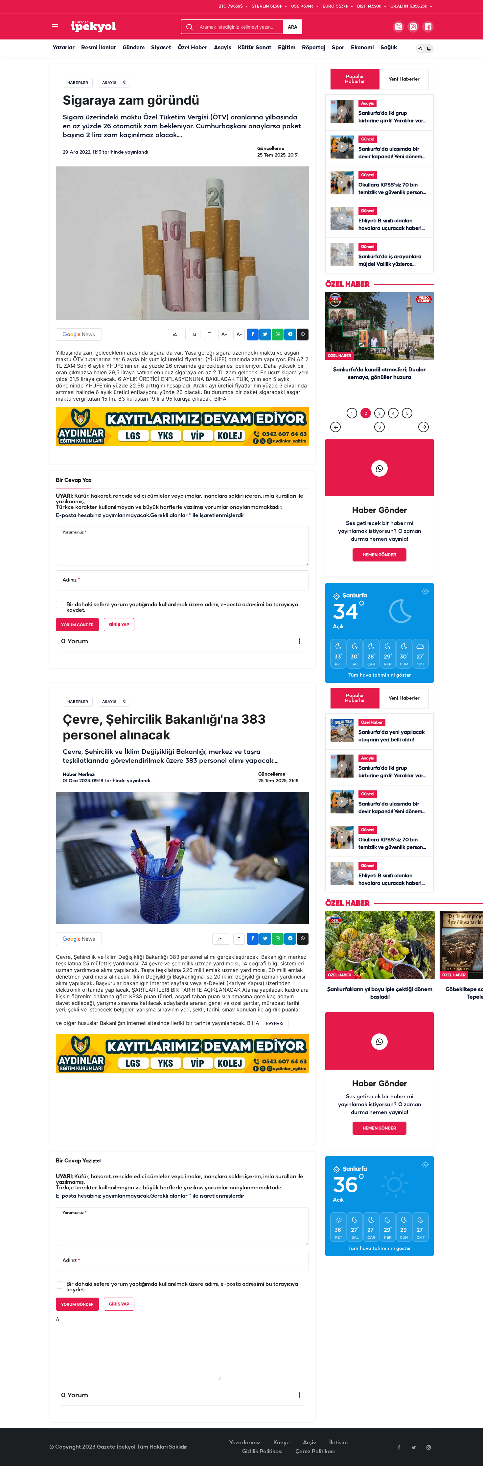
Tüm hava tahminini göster (379, 675)
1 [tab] (352, 413)
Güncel (367, 139)
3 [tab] (379, 413)
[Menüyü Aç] (55, 27)
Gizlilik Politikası (262, 1451)
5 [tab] (407, 413)
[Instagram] (428, 1447)
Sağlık (388, 48)
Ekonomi (362, 48)
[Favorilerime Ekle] (194, 334)
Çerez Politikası (314, 1451)
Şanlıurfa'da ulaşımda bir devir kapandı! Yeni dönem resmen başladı (390, 157)
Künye (281, 1443)
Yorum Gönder (77, 624)
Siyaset (161, 48)
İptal (96, 1161)
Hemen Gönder (379, 555)
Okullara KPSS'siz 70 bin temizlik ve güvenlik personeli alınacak (393, 193)
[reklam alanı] (182, 426)
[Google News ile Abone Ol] (79, 334)
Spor (338, 48)
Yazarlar (64, 48)
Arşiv (309, 1443)
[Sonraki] (423, 427)
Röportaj (313, 48)
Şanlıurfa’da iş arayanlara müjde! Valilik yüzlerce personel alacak (390, 264)
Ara (292, 27)
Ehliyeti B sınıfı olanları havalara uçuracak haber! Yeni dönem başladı (390, 228)
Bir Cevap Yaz (73, 480)
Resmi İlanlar (98, 48)
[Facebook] (399, 1447)
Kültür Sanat (254, 48)
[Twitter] (413, 1447)
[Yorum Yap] (209, 334)
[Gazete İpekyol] (93, 26)
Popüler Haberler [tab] (355, 79)
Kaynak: (274, 1023)
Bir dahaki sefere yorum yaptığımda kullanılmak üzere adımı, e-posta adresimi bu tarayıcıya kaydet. (182, 607)
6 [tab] (380, 427)
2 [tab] (366, 413)
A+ (224, 334)
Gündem (134, 48)
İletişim (338, 1443)
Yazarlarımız (244, 1443)
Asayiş (222, 48)
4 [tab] (393, 413)
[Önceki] (335, 427)
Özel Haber (192, 48)
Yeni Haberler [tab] (404, 79)
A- (239, 334)
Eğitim (286, 48)
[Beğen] (177, 334)
